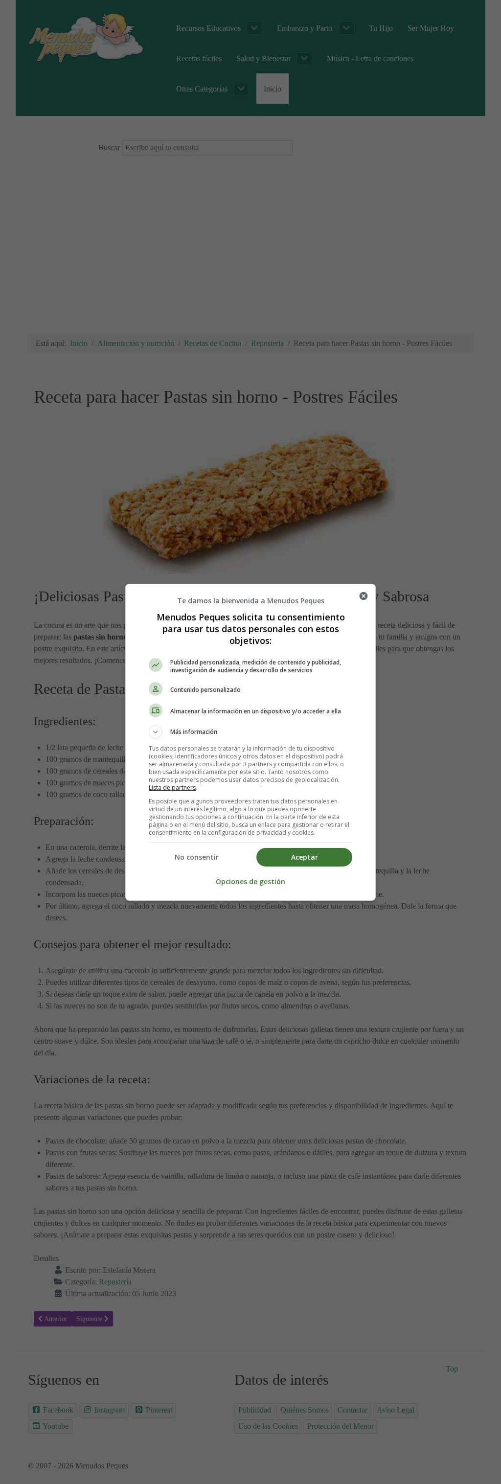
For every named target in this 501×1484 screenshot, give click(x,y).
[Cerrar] (363, 596)
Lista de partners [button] (172, 787)
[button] (250, 732)
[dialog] (250, 742)
